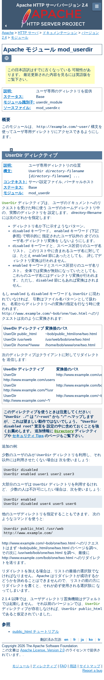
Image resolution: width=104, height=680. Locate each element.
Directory (64, 431)
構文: (7, 171)
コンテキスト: (15, 182)
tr (99, 640)
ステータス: (13, 96)
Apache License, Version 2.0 (42, 650)
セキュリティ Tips (28, 436)
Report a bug (92, 671)
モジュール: (13, 193)
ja (82, 640)
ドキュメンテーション (60, 33)
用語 (73, 666)
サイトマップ (89, 666)
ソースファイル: (17, 108)
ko (91, 640)
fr (74, 640)
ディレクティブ (45, 666)
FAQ (63, 666)
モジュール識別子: (19, 102)
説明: (7, 91)
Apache (8, 33)
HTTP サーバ (28, 33)
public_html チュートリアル (36, 631)
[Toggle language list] (6, 58)
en (66, 640)
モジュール (19, 38)
